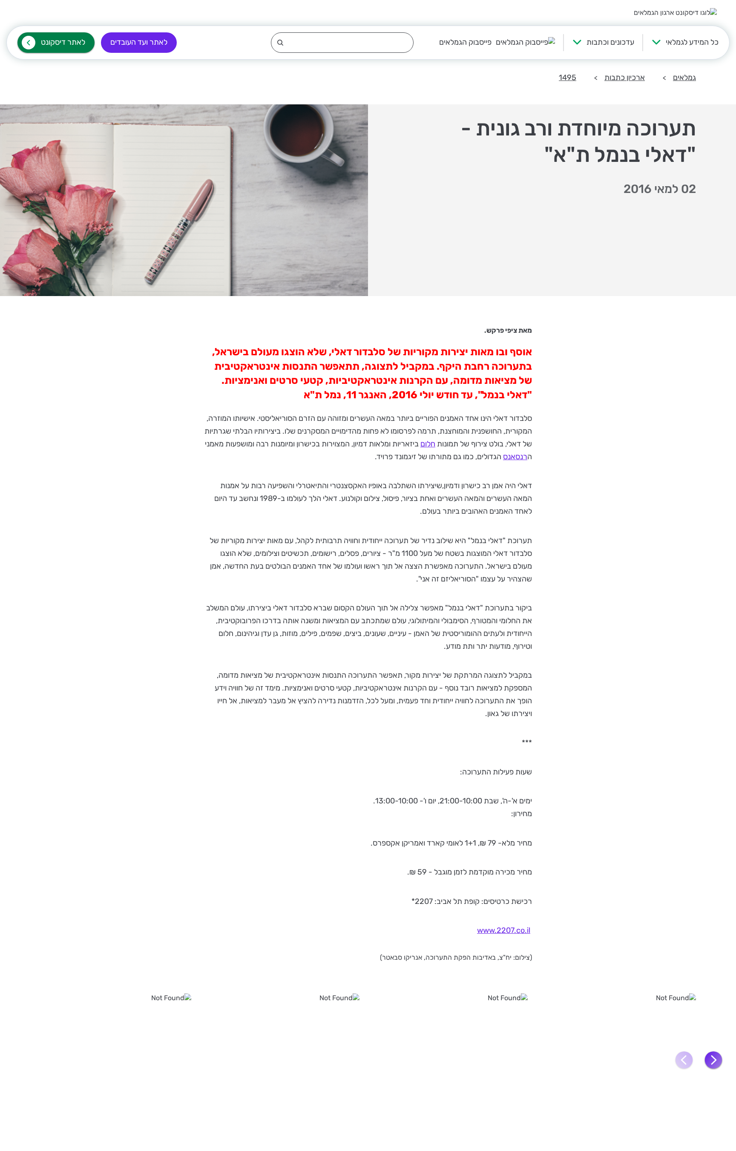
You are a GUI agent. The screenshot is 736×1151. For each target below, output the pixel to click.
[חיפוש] (342, 42)
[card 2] (452, 1059)
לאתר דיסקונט (63, 42)
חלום (427, 444)
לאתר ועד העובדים (138, 42)
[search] (342, 42)
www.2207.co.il (503, 930)
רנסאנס (515, 456)
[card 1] (620, 1059)
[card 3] (283, 1059)
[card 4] (115, 1059)
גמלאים (684, 77)
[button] (713, 1060)
